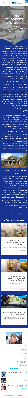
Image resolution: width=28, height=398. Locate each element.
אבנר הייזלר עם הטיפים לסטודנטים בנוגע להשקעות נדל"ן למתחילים (15, 242)
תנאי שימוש (22, 350)
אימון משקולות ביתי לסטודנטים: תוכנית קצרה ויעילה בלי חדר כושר (16, 278)
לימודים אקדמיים (18, 31)
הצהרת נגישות (22, 349)
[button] (13, 3)
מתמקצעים (19, 2)
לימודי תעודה (22, 365)
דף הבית (24, 31)
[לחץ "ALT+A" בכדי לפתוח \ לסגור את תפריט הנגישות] (26, 1)
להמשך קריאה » (22, 287)
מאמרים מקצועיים (21, 362)
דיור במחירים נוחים (8, 141)
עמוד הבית (23, 354)
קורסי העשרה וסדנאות (20, 361)
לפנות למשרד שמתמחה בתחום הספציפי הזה (12, 92)
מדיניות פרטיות (22, 352)
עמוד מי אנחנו (22, 353)
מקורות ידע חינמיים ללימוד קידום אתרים (17, 372)
